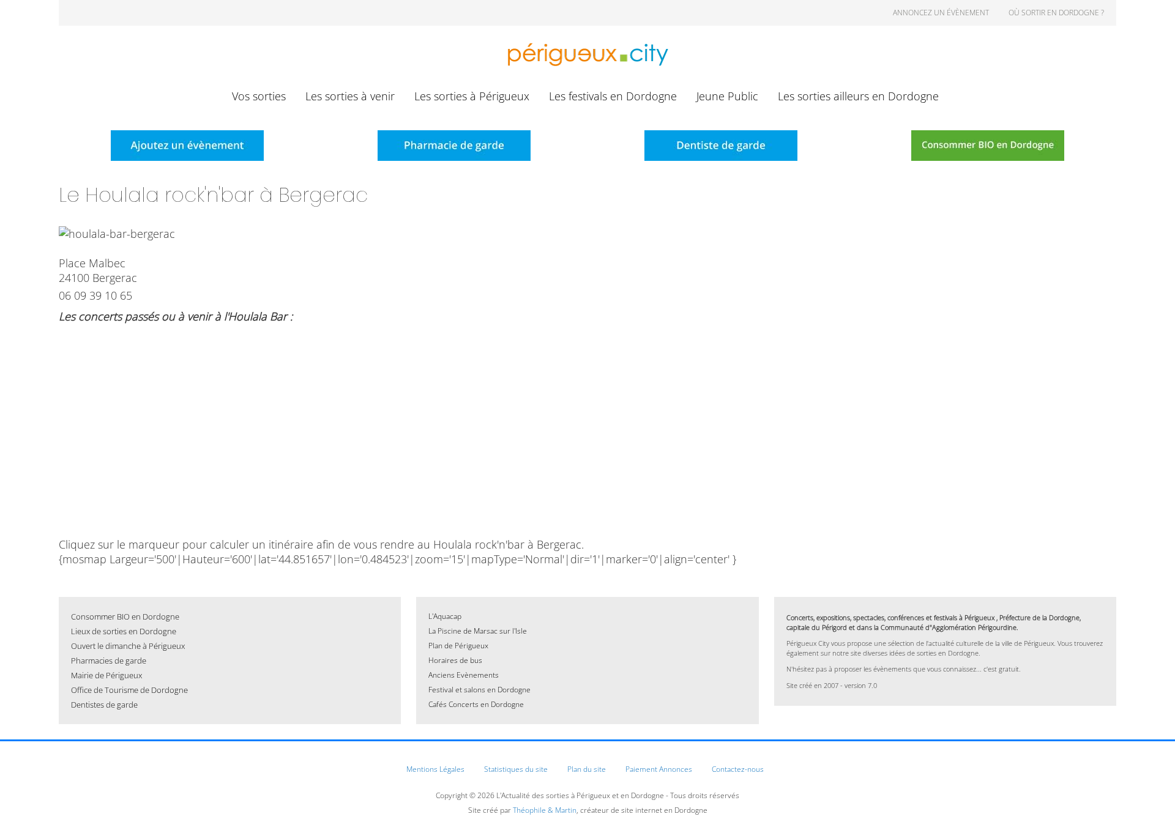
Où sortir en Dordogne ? (1056, 12)
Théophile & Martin (544, 810)
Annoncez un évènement (941, 12)
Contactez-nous (738, 769)
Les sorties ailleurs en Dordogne (858, 96)
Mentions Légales (435, 769)
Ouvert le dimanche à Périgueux (128, 645)
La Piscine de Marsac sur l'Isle (477, 631)
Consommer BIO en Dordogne (125, 616)
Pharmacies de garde (108, 660)
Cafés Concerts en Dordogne (476, 704)
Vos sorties (259, 96)
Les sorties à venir (350, 96)
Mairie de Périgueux (106, 675)
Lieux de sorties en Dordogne (123, 631)
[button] (1147, 805)
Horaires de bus (455, 660)
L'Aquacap (444, 616)
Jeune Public (727, 96)
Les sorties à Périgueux (471, 96)
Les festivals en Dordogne (613, 96)
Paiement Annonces (658, 769)
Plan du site (586, 769)
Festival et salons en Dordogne (479, 689)
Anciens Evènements (463, 675)
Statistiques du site (516, 769)
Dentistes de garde (104, 704)
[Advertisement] (587, 418)
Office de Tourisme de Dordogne (129, 689)
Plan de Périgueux (458, 645)
